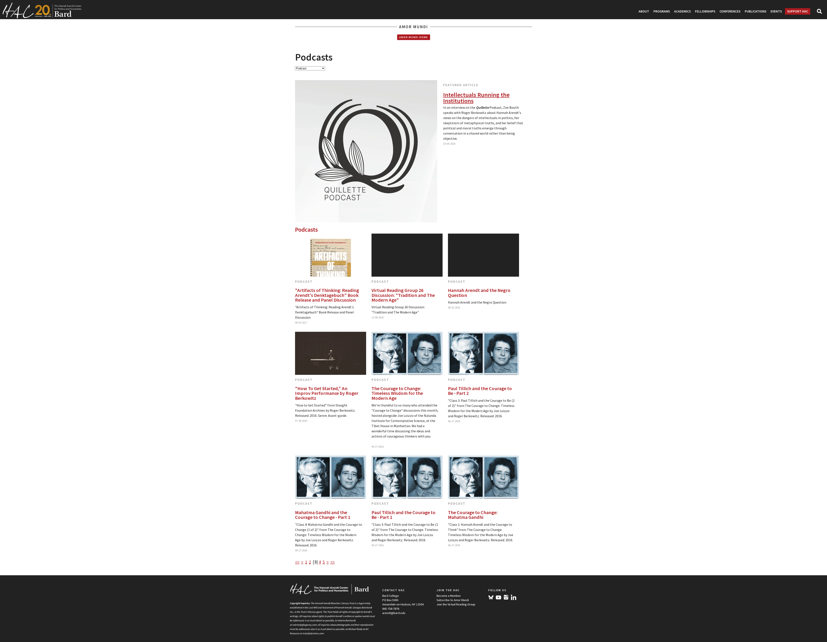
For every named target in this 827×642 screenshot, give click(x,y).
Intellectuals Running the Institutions (476, 98)
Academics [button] (682, 11)
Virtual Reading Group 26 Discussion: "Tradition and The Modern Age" (403, 295)
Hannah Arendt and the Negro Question (479, 293)
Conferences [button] (730, 11)
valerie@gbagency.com (304, 624)
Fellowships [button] (705, 11)
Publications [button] (755, 11)
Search (821, 13)
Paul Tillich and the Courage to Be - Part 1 (403, 515)
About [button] (644, 11)
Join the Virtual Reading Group (456, 604)
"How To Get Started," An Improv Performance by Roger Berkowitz (326, 393)
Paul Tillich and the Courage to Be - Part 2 (480, 391)
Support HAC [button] (797, 11)
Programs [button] (661, 11)
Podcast (303, 281)
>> (332, 561)
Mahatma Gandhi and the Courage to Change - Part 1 (322, 515)
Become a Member (449, 596)
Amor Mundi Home (413, 37)
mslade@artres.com (313, 633)
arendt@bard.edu (393, 613)
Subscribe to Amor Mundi (453, 600)
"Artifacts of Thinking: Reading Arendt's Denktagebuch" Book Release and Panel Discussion (327, 295)
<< (297, 561)
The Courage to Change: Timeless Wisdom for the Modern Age (397, 393)
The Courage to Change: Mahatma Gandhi (472, 515)
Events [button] (776, 11)
